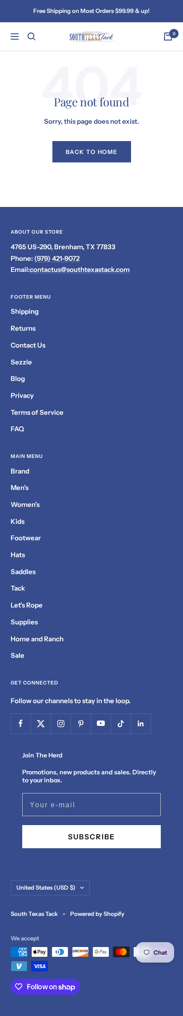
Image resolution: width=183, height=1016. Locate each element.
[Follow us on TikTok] (121, 723)
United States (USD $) (46, 887)
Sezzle (21, 362)
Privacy (22, 395)
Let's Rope (27, 605)
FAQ (17, 429)
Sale (17, 655)
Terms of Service (37, 412)
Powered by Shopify (97, 913)
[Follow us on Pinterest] (81, 723)
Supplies (24, 622)
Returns (23, 328)
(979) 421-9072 (57, 258)
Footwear (26, 538)
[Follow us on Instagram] (61, 723)
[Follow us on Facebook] (21, 723)
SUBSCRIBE (91, 836)
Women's (25, 504)
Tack (18, 588)
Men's (19, 487)
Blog (18, 378)
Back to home (92, 151)
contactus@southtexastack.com (80, 269)
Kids (17, 521)
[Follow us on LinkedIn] (141, 723)
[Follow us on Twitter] (41, 723)
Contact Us (28, 345)
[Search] (32, 36)
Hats (18, 555)
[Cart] (167, 36)
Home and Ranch (37, 639)
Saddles (23, 571)
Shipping (25, 311)
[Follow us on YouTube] (101, 723)
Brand (20, 471)
